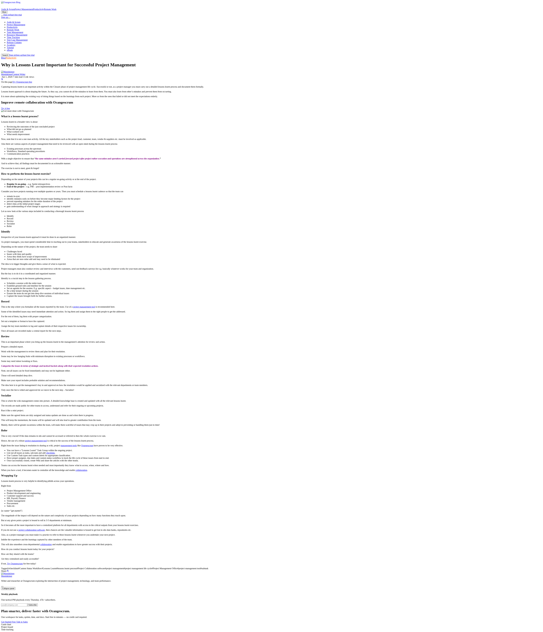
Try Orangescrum (15, 563)
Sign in (6, 15)
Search (5, 55)
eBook (10, 50)
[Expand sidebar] (2, 586)
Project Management (24, 9)
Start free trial (16, 15)
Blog (3, 58)
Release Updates (14, 42)
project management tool (84, 307)
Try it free (5, 108)
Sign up (4, 17)
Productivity (38, 9)
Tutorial (10, 47)
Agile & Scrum (8, 9)
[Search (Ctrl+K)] (2, 15)
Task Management (15, 32)
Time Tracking (13, 37)
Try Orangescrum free (22, 82)
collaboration (81, 470)
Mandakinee (6, 576)
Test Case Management (17, 40)
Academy (11, 45)
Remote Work (50, 9)
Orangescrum (87, 445)
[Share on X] (2, 79)
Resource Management (17, 35)
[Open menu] (9, 18)
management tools (69, 445)
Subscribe (32, 605)
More (4, 12)
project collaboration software (31, 530)
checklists (50, 453)
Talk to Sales (22, 622)
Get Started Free (8, 622)
